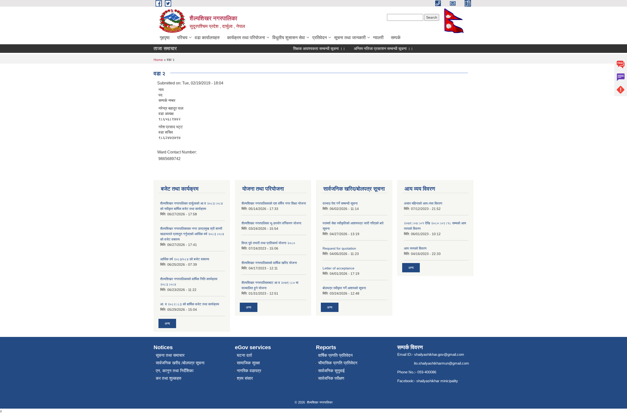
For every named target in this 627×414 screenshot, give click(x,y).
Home (158, 60)
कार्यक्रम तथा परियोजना (246, 37)
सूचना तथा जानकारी (350, 37)
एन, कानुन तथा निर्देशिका (174, 370)
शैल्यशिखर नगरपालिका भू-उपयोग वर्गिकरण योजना (271, 223)
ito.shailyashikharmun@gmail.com (441, 363)
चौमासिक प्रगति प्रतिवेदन (337, 363)
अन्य (167, 323)
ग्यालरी (378, 37)
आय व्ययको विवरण (415, 248)
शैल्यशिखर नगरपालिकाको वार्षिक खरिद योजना (269, 263)
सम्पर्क (395, 37)
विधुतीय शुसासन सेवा (288, 37)
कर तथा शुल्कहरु (168, 378)
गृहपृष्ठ (165, 37)
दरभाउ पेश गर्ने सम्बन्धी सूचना (340, 203)
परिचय (182, 37)
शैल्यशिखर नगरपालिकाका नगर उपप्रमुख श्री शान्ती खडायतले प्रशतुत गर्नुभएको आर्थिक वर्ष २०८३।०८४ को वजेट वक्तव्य (192, 234)
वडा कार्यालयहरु (207, 37)
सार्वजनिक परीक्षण (331, 378)
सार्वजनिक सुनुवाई (331, 370)
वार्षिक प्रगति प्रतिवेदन (335, 355)
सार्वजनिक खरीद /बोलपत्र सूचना (180, 363)
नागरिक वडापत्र (249, 370)
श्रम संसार (245, 378)
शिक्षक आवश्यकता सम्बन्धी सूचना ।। (314, 48)
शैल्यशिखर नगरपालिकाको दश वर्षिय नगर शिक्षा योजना (273, 203)
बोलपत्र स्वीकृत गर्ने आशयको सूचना (344, 288)
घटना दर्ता (244, 355)
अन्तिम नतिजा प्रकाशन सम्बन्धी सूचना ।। (378, 48)
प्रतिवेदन (319, 37)
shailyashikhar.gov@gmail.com (439, 354)
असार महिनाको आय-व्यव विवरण (423, 203)
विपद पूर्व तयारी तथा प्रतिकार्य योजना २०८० (268, 243)
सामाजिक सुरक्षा (248, 363)
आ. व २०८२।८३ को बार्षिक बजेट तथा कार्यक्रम (189, 304)
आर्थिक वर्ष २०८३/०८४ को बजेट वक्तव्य (184, 259)
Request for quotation (339, 248)
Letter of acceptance (338, 268)
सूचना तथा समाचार (170, 355)
